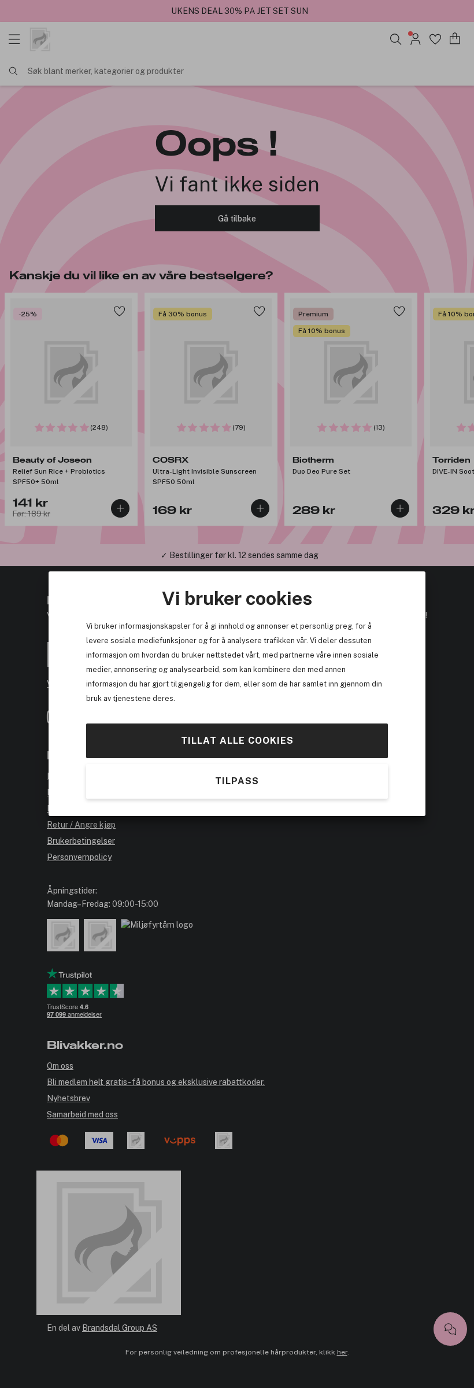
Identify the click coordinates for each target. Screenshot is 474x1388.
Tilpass (237, 781)
